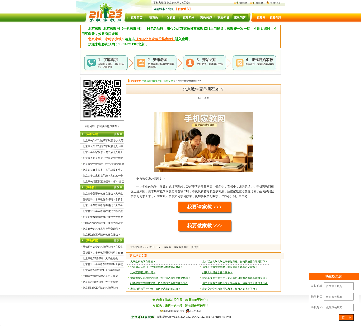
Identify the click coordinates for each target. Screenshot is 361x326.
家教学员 (223, 17)
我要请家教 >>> (204, 207)
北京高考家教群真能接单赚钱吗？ (101, 228)
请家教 (243, 2)
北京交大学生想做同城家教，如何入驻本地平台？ (230, 288)
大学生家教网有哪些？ (142, 261)
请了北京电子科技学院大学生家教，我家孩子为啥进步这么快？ (235, 284)
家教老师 (206, 17)
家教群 (261, 17)
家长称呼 (317, 286)
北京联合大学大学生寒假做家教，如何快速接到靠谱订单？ (235, 261)
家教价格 (188, 17)
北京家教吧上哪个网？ (142, 272)
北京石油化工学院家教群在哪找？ (101, 234)
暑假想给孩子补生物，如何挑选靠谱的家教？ (155, 288)
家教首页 (136, 17)
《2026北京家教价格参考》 (155, 39)
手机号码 (317, 307)
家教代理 (275, 17)
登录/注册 (275, 2)
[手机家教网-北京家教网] (101, 21)
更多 (116, 134)
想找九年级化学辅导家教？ (217, 272)
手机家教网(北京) (151, 81)
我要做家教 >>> (204, 225)
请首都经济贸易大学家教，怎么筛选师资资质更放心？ (160, 277)
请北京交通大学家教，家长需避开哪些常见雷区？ (230, 267)
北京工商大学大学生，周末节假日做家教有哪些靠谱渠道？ (235, 277)
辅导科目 (317, 296)
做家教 (259, 2)
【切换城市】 (183, 9)
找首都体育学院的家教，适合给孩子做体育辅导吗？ (159, 283)
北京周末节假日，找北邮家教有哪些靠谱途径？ (156, 267)
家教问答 (240, 17)
